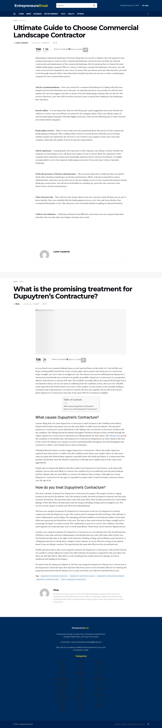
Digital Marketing (62, 685)
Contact (142, 724)
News (28, 14)
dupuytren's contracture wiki (47, 579)
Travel (100, 692)
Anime (62, 661)
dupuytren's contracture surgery (82, 576)
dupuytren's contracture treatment (110, 576)
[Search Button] (94, 5)
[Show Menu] (14, 14)
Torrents (100, 689)
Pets (81, 707)
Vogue (100, 701)
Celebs (62, 676)
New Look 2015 (81, 698)
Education (62, 692)
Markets (81, 692)
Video (100, 698)
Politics (81, 710)
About (123, 724)
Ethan (17, 304)
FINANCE (62, 707)
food (62, 710)
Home (21, 14)
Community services (62, 679)
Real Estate (100, 661)
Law (81, 685)
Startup (100, 676)
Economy (62, 689)
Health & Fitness (81, 673)
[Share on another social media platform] (85, 50)
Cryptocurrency (62, 682)
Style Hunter (100, 682)
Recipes (100, 664)
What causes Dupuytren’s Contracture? (79, 406)
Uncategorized (100, 695)
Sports (100, 673)
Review (100, 667)
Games (81, 667)
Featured (62, 704)
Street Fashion (100, 679)
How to (81, 679)
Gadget (81, 661)
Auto (62, 664)
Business (38, 14)
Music (81, 695)
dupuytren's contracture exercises (54, 576)
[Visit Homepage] (32, 5)
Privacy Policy (132, 724)
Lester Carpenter (21, 43)
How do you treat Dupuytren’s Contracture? (80, 409)
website (100, 704)
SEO (100, 670)
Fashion (62, 701)
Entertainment (51, 14)
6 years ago (36, 43)
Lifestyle (81, 689)
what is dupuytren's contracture (73, 579)
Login (146, 5)
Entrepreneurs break (62, 698)
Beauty (62, 667)
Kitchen (81, 682)
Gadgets (81, 664)
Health (71, 14)
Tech (63, 14)
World (100, 707)
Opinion (80, 14)
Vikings (112, 435)
